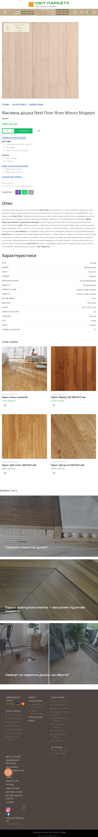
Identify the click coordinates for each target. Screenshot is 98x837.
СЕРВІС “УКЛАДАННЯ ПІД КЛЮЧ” (15, 166)
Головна (5, 104)
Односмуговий (90, 267)
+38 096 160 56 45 (62, 14)
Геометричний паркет (10, 394)
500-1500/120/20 (89, 307)
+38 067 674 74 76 (27, 11)
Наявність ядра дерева (86, 289)
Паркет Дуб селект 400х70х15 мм (19, 465)
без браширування (88, 280)
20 (95, 329)
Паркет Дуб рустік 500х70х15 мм (67, 465)
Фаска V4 (92, 272)
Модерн (5, 118)
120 (94, 312)
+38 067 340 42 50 (62, 9)
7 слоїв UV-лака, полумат (85, 294)
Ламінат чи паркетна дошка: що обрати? (37, 675)
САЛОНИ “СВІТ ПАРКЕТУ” (12, 177)
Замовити (24, 131)
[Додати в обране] (39, 130)
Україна (93, 325)
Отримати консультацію (14, 138)
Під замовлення (89, 285)
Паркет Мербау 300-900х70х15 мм (68, 397)
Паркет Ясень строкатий (15, 397)
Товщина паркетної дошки (26, 547)
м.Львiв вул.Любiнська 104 (15, 819)
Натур (93, 320)
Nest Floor (92, 303)
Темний (93, 263)
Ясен (94, 298)
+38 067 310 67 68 (27, 14)
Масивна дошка (36, 104)
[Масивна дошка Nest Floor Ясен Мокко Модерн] (18, 192)
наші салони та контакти (45, 6)
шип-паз (92, 316)
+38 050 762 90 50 (62, 12)
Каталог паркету (19, 104)
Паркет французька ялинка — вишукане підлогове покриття (45, 609)
